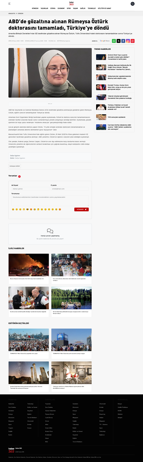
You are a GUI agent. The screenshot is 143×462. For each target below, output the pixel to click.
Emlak (29, 424)
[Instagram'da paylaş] (128, 41)
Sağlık (82, 8)
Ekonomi (61, 8)
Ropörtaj (102, 414)
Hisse (47, 438)
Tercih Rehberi (32, 417)
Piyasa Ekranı (49, 414)
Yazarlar (44, 8)
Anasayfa (11, 13)
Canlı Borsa (49, 417)
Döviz (47, 421)
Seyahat (30, 411)
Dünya (52, 8)
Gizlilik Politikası (123, 407)
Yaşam (75, 8)
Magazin (11, 421)
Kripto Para (49, 431)
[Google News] (105, 41)
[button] (9, 4)
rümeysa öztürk (15, 166)
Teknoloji (92, 8)
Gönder (80, 209)
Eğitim (29, 414)
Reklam (120, 414)
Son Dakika (12, 407)
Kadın (10, 435)
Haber (101, 417)
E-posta (54, 185)
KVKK (120, 411)
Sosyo (29, 428)
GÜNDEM (20, 13)
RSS (46, 442)
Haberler (11, 404)
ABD (10, 110)
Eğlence (102, 435)
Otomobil (30, 421)
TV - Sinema (103, 424)
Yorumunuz (15, 193)
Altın (46, 424)
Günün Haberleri (50, 411)
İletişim (120, 417)
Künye (120, 404)
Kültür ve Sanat (104, 8)
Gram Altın (48, 428)
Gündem (35, 8)
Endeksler (48, 435)
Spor (69, 8)
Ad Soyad (14, 185)
